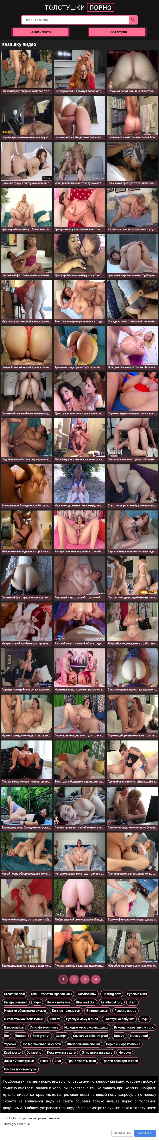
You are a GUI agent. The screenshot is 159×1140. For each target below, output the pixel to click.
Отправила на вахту (97, 1052)
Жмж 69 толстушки (19, 1061)
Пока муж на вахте (61, 1052)
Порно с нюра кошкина (123, 1044)
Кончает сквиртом (66, 1011)
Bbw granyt (41, 1036)
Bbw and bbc (85, 1002)
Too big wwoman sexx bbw (41, 1044)
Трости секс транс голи (120, 1061)
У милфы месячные (44, 1027)
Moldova (125, 1052)
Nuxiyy (119, 1036)
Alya (57, 1061)
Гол (6, 1036)
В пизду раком (97, 1011)
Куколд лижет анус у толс (134, 1027)
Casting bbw (112, 994)
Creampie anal (14, 994)
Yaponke (10, 1044)
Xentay (54, 1019)
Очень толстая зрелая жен (51, 994)
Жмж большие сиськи (83, 1044)
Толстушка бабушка (119, 1019)
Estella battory (111, 1002)
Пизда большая (15, 1002)
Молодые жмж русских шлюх (86, 1027)
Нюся (44, 1061)
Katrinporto (12, 1052)
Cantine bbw (87, 994)
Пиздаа (20, 1036)
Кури (37, 1002)
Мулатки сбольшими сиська (25, 1011)
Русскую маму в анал (82, 1019)
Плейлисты (42, 32)
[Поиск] (133, 20)
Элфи (144, 1019)
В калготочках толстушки (23, 1019)
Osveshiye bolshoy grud (90, 1036)
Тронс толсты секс (81, 1061)
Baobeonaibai (14, 1027)
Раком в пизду (125, 1011)
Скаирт (61, 1036)
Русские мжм (137, 994)
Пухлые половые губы (20, 1069)
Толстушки (78, 7)
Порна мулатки (58, 1002)
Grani (132, 1002)
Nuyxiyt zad (139, 1036)
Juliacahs (34, 1052)
